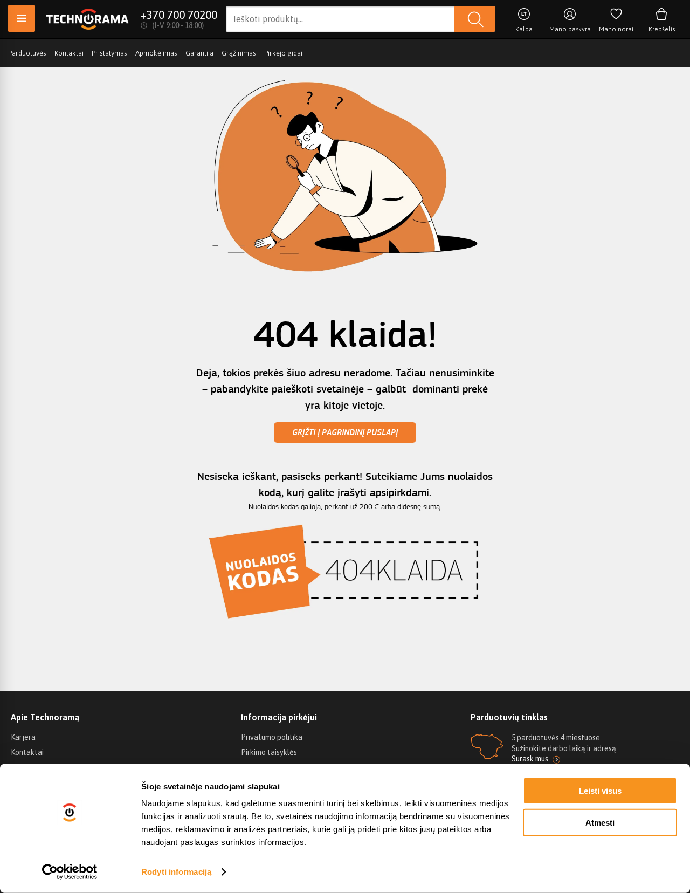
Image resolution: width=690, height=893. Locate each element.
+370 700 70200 (178, 14)
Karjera (23, 737)
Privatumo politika (271, 737)
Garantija (199, 53)
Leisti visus (600, 790)
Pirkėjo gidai (283, 53)
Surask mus (530, 758)
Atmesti (600, 822)
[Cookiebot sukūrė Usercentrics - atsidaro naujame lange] (70, 872)
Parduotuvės (27, 53)
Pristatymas (109, 53)
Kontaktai (69, 53)
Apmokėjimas (156, 53)
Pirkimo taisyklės (269, 752)
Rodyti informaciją (176, 871)
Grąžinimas (239, 53)
